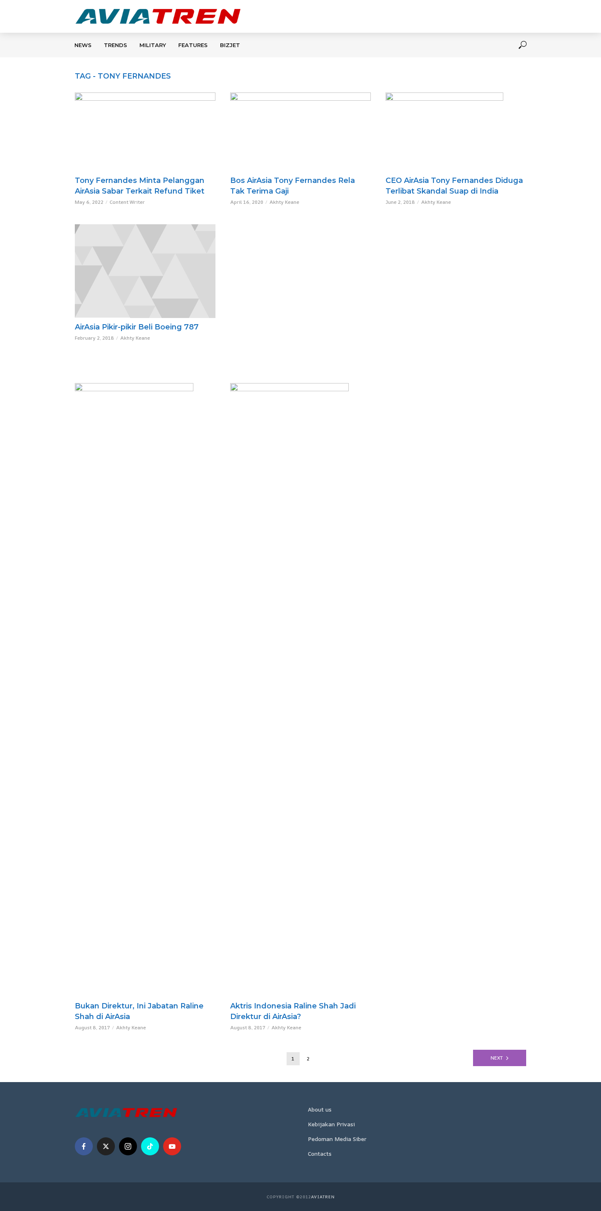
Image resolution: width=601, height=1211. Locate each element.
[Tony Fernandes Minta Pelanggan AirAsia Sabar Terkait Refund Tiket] (145, 131)
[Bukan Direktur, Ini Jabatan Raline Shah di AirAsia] (145, 690)
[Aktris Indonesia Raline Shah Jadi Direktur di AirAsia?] (300, 690)
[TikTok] (150, 1146)
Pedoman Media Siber (337, 1139)
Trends (115, 45)
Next (497, 1057)
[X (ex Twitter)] (106, 1146)
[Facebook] (84, 1146)
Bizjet (230, 45)
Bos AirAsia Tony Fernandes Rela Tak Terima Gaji (292, 186)
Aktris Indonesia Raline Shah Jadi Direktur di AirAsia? (293, 1011)
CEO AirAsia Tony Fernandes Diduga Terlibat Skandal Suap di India (454, 186)
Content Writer (127, 201)
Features (193, 45)
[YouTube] (172, 1146)
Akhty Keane (284, 201)
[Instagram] (128, 1146)
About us (320, 1109)
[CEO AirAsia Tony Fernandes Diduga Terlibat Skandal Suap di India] (456, 131)
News (83, 45)
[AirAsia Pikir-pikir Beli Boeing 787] (145, 271)
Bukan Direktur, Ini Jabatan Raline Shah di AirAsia (139, 1011)
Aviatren (323, 1197)
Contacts (320, 1153)
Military (152, 45)
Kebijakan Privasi (331, 1124)
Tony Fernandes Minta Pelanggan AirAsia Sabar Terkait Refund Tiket (139, 186)
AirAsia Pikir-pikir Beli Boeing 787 (137, 327)
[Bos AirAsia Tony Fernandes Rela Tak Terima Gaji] (300, 131)
